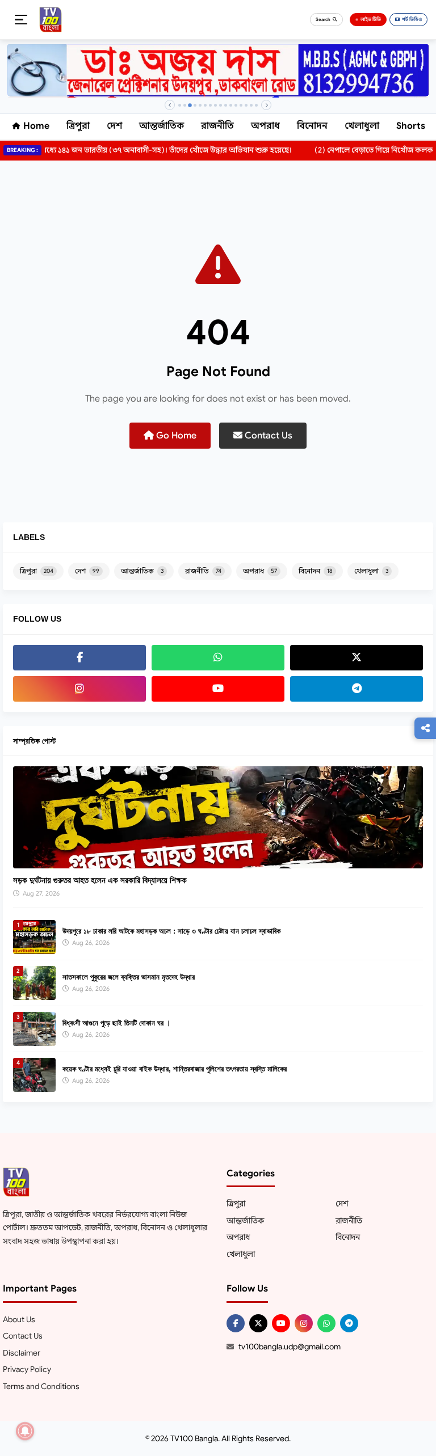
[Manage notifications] (25, 1431)
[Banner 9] (220, 105)
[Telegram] (356, 689)
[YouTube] (218, 689)
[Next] (266, 105)
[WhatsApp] (218, 657)
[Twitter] (356, 657)
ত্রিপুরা (78, 126)
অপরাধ (265, 126)
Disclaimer (21, 1353)
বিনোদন (312, 126)
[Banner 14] (246, 105)
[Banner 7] (210, 105)
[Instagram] (79, 689)
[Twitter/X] (258, 1323)
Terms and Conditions (41, 1386)
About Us (19, 1319)
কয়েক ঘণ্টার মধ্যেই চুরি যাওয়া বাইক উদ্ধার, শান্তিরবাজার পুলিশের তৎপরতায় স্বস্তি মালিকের (174, 1069)
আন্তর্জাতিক (161, 126)
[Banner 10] (225, 105)
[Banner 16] (256, 105)
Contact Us (267, 435)
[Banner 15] (251, 105)
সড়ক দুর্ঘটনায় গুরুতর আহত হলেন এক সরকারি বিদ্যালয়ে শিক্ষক (100, 880)
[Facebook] (79, 657)
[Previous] (170, 105)
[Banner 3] (190, 105)
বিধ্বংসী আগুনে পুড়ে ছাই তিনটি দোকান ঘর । (116, 1023)
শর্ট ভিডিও (412, 19)
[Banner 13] (241, 105)
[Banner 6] (205, 105)
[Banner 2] (184, 105)
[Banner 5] (200, 105)
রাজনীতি (217, 126)
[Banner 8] (215, 105)
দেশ (114, 126)
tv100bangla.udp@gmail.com (289, 1346)
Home (36, 126)
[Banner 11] (230, 105)
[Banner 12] (235, 105)
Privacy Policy (27, 1369)
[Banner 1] (179, 105)
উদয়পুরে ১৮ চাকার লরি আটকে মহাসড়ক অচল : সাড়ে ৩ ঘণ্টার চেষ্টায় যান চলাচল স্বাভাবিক (171, 931)
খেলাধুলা (362, 126)
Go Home (175, 435)
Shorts (410, 126)
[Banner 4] (195, 105)
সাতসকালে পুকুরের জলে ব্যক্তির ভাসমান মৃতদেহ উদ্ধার (128, 977)
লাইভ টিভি (370, 19)
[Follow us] (425, 728)
